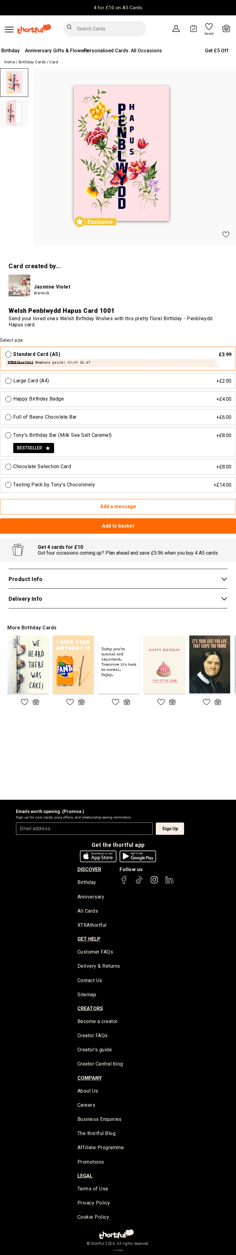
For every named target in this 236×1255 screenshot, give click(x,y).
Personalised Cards (106, 51)
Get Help (88, 939)
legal (84, 1176)
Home (9, 62)
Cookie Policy (93, 1217)
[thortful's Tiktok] (139, 883)
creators (90, 1008)
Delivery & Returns (98, 966)
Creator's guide (94, 1050)
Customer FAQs (95, 952)
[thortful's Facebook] (124, 883)
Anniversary (38, 51)
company (89, 1078)
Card (53, 62)
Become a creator (97, 1021)
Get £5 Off (217, 51)
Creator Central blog (100, 1064)
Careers (86, 1105)
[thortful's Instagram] (154, 883)
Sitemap (86, 995)
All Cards (87, 911)
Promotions (90, 1162)
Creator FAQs (92, 1035)
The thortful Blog (96, 1133)
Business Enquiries (99, 1119)
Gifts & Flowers (70, 51)
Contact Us (89, 980)
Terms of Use (92, 1189)
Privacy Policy (93, 1203)
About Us (87, 1091)
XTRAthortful (92, 925)
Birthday (10, 51)
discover (89, 869)
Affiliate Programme (100, 1147)
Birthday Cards (32, 62)
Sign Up (170, 828)
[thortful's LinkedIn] (169, 883)
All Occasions (146, 51)
